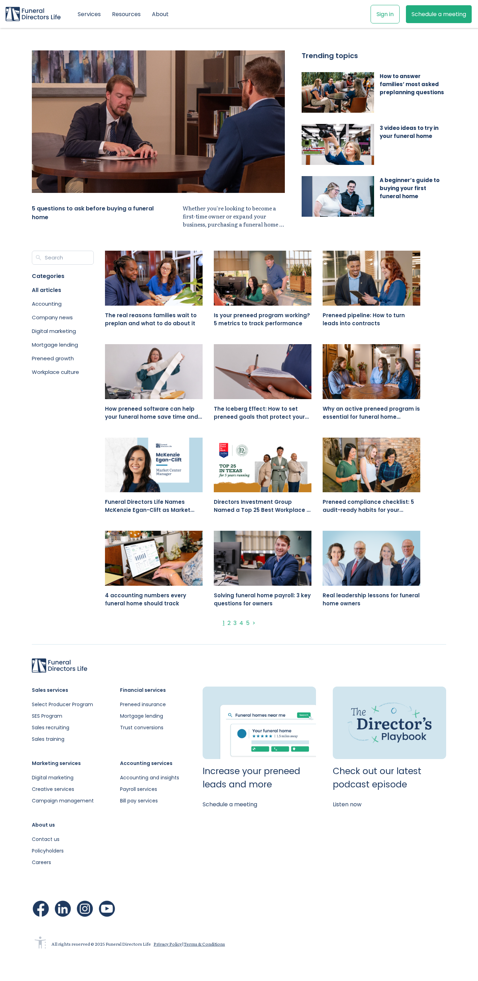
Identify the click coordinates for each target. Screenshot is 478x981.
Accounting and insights (149, 777)
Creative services (53, 789)
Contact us (45, 839)
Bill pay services (139, 800)
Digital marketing (52, 777)
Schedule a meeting (439, 14)
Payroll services (138, 789)
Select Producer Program (62, 704)
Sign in (385, 14)
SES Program (47, 715)
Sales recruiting (50, 727)
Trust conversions (141, 727)
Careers (41, 862)
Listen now (347, 804)
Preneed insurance (143, 704)
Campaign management (63, 800)
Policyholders (48, 850)
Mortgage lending (141, 715)
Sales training (48, 739)
